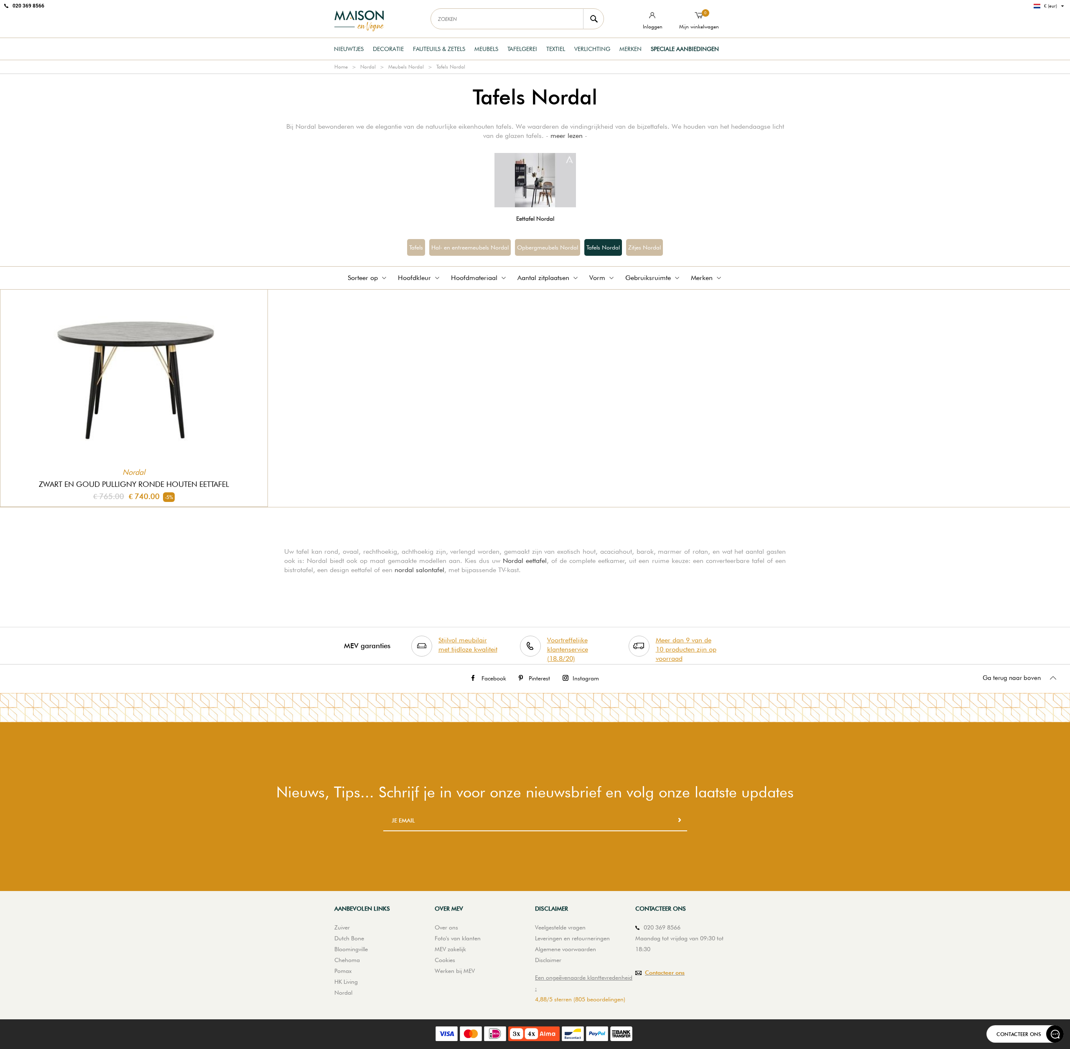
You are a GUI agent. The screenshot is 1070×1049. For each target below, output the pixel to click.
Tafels (416, 247)
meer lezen (566, 136)
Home (341, 67)
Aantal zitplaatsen (543, 278)
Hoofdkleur (414, 278)
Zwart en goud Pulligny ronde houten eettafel (134, 484)
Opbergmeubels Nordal (547, 247)
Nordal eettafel (525, 561)
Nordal (368, 67)
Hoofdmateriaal (474, 278)
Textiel (555, 49)
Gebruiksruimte (648, 278)
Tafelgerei (522, 49)
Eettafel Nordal (535, 218)
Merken (630, 49)
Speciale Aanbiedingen (685, 49)
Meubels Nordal (406, 67)
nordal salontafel (419, 570)
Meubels (486, 49)
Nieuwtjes (349, 49)
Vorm (597, 278)
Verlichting (592, 49)
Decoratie (388, 49)
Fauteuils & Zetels (439, 49)
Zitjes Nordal (644, 247)
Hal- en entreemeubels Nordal (470, 247)
